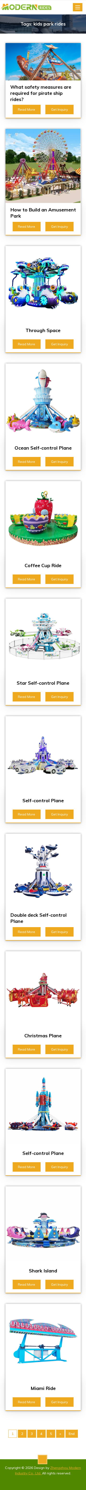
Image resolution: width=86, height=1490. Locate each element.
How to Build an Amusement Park (43, 213)
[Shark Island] (43, 1223)
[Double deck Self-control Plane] (43, 870)
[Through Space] (43, 283)
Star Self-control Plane (43, 683)
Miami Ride (43, 1388)
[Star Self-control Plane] (43, 635)
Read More (26, 109)
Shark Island (43, 1271)
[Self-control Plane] (43, 753)
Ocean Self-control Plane (43, 448)
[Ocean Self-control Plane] (43, 400)
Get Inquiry (59, 109)
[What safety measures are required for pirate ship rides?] (43, 61)
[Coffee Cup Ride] (43, 518)
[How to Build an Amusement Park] (43, 165)
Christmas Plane (43, 1036)
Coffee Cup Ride (43, 565)
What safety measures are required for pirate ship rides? (40, 93)
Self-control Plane (43, 800)
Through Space (43, 330)
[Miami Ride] (43, 1341)
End (72, 1434)
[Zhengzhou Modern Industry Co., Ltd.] (28, 7)
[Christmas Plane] (43, 988)
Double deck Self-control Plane (38, 918)
